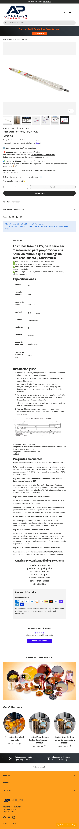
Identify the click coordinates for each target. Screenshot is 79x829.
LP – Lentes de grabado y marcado (14, 738)
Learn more (47, 2)
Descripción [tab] (17, 240)
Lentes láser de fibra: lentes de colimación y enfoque (39, 740)
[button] (70, 12)
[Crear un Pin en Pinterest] (21, 217)
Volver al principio (39, 767)
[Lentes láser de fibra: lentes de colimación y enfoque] (39, 723)
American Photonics (9, 128)
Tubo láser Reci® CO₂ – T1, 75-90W (17, 39)
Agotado (52, 187)
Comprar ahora (40, 193)
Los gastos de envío (9, 140)
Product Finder (39, 33)
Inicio (4, 39)
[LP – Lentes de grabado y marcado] (14, 723)
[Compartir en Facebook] (17, 217)
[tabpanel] (39, 400)
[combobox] (39, 23)
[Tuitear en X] (13, 217)
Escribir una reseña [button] (39, 641)
